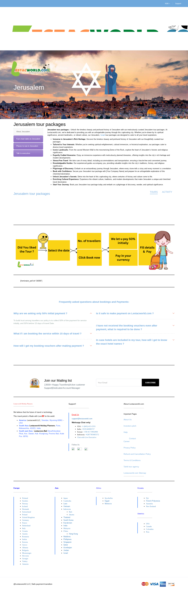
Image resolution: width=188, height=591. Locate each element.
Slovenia (25, 556)
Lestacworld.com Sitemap (135, 473)
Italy (24, 528)
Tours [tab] (154, 192)
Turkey (25, 561)
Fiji (147, 498)
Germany (25, 520)
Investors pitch (130, 426)
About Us (128, 419)
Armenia (25, 564)
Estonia (25, 542)
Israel (102, 135)
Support (178, 4)
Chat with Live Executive (86, 437)
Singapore (67, 542)
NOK (167, 4)
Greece (24, 545)
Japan (65, 498)
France (24, 523)
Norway (25, 504)
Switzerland (26, 512)
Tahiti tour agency (131, 467)
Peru (147, 532)
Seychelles (109, 498)
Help (126, 432)
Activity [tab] (167, 192)
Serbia (24, 539)
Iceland (25, 506)
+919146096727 (88, 429)
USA (147, 524)
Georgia (25, 559)
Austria (25, 534)
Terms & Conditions (132, 460)
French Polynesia (153, 501)
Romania (25, 537)
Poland (24, 515)
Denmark (25, 509)
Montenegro (26, 553)
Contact (132, 438)
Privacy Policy (130, 448)
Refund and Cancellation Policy (137, 454)
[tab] (28, 131)
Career (127, 441)
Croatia (25, 531)
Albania (25, 548)
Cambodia (67, 501)
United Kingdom (28, 517)
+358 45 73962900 (91, 432)
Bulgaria (25, 550)
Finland (25, 498)
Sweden (25, 501)
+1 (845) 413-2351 (89, 426)
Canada (149, 526)
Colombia (149, 529)
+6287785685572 (92, 435)
